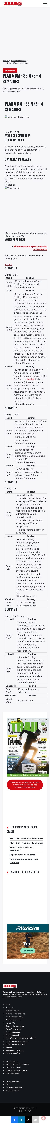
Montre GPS (10, 1023)
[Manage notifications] (43, 1118)
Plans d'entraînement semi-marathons (20, 1038)
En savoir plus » (22, 153)
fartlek (30, 379)
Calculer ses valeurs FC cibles (17, 1064)
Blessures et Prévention (15, 1050)
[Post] (28, 1119)
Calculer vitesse (12, 1061)
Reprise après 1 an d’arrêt (22, 854)
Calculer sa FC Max (13, 1067)
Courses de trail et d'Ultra (15, 1014)
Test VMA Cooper (12, 1073)
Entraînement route (13, 1032)
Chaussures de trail (13, 1020)
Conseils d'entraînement (15, 1026)
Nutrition (9, 1047)
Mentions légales (12, 1090)
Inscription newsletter (14, 1087)
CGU (7, 1084)
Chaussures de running (14, 1017)
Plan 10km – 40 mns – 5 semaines (26, 838)
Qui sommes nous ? (13, 1081)
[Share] (14, 1119)
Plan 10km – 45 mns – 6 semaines (26, 843)
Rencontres (10, 1008)
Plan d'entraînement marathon (17, 1041)
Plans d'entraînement (14, 1029)
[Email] (35, 1119)
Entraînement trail (12, 1035)
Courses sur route (12, 1011)
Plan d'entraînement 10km (16, 1044)
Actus (8, 1005)
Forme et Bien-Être (13, 1053)
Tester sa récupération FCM (16, 1070)
